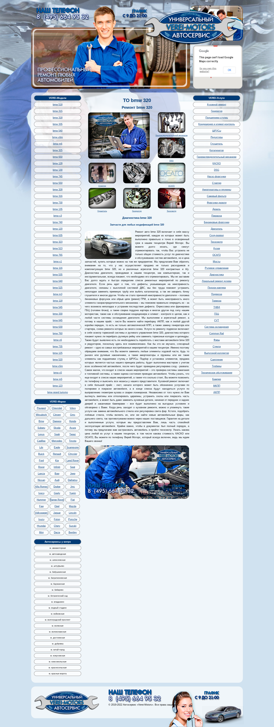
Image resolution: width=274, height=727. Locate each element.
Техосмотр (171, 211)
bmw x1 (57, 261)
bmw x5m (57, 366)
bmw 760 (57, 333)
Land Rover (73, 460)
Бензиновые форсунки (216, 222)
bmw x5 (57, 372)
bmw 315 (57, 111)
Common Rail (216, 333)
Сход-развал (217, 235)
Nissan (41, 480)
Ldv (41, 447)
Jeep (72, 473)
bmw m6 (57, 143)
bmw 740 (57, 222)
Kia (57, 460)
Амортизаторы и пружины (216, 189)
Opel (56, 506)
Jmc (72, 486)
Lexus (41, 434)
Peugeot (41, 408)
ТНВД (216, 307)
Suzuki (72, 525)
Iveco (41, 493)
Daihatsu (72, 480)
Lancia (41, 473)
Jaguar (57, 512)
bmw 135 (57, 209)
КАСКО (216, 163)
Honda (72, 421)
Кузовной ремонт (216, 104)
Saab (57, 434)
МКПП (216, 385)
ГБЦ (216, 313)
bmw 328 (57, 189)
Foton (57, 519)
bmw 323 (57, 241)
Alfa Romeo (41, 486)
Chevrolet (57, 408)
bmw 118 (57, 300)
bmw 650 (57, 156)
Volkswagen (41, 512)
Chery (57, 525)
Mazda (72, 506)
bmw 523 (57, 248)
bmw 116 (57, 268)
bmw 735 (57, 346)
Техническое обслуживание (216, 372)
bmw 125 (57, 353)
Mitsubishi (41, 414)
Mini (41, 532)
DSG (171, 161)
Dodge (56, 486)
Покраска (216, 215)
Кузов (216, 248)
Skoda (56, 427)
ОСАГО (171, 186)
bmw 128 (57, 163)
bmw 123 (57, 385)
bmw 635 (57, 235)
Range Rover (57, 499)
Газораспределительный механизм (172, 135)
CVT (137, 186)
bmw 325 (57, 150)
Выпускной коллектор (216, 353)
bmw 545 (57, 307)
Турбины (216, 366)
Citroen (57, 414)
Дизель (216, 209)
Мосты (216, 261)
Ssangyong (73, 447)
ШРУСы (216, 130)
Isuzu (41, 519)
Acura (73, 427)
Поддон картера (217, 287)
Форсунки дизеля (216, 202)
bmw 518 (57, 104)
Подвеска (216, 294)
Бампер (216, 379)
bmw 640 (57, 281)
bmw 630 (57, 326)
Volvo (73, 408)
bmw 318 (57, 117)
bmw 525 (57, 287)
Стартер (102, 186)
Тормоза (216, 300)
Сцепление (216, 359)
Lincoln (72, 512)
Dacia (57, 532)
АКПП (216, 392)
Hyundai (41, 525)
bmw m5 (57, 379)
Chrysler (72, 454)
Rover (41, 467)
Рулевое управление (217, 268)
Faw (41, 506)
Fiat (73, 499)
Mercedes (57, 440)
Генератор (137, 211)
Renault (57, 454)
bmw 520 (57, 359)
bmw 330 (57, 313)
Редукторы (217, 137)
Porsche (72, 519)
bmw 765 (57, 255)
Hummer (41, 499)
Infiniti (57, 467)
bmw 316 (57, 196)
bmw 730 (57, 202)
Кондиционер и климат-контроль (216, 124)
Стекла (217, 346)
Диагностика (217, 274)
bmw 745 (57, 176)
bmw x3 (57, 215)
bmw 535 (57, 274)
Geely (57, 493)
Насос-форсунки (216, 176)
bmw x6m (57, 137)
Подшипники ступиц (216, 117)
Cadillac (41, 440)
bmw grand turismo (57, 392)
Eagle (57, 447)
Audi (57, 480)
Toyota (72, 440)
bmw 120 (57, 228)
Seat (72, 467)
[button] (215, 45)
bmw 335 (57, 124)
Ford (41, 460)
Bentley (73, 532)
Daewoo (57, 421)
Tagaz (72, 434)
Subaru (41, 427)
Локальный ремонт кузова (216, 281)
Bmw (41, 421)
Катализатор (217, 150)
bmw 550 (57, 183)
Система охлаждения (216, 326)
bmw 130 (57, 170)
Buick (41, 454)
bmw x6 (57, 340)
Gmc (72, 414)
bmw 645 (57, 320)
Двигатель (217, 228)
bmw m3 (57, 294)
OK (229, 70)
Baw (57, 473)
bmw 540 (57, 130)
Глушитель (102, 211)
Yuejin (72, 493)
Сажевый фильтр (216, 196)
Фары (217, 340)
